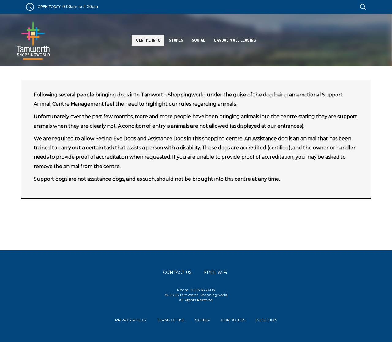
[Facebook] (351, 6)
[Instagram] (355, 6)
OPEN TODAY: (49, 6)
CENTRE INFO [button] (148, 40)
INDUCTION (266, 320)
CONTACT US (233, 320)
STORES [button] (176, 40)
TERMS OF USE (171, 320)
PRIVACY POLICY (131, 320)
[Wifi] (357, 6)
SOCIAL (198, 40)
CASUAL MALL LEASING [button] (235, 40)
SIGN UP (202, 320)
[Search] (362, 6)
